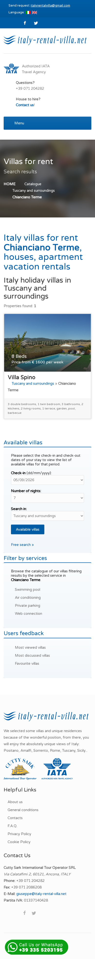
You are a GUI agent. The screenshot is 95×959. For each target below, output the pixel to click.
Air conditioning (28, 597)
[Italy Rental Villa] (45, 40)
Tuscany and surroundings (33, 190)
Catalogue (32, 184)
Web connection (28, 613)
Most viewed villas (30, 647)
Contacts (15, 818)
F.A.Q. (12, 826)
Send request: (39, 6)
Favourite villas (27, 663)
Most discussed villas (32, 655)
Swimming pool (27, 589)
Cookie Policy (19, 842)
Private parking (27, 605)
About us (15, 802)
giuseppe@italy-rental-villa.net (41, 894)
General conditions (23, 810)
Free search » (22, 545)
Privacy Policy (19, 834)
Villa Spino (21, 377)
